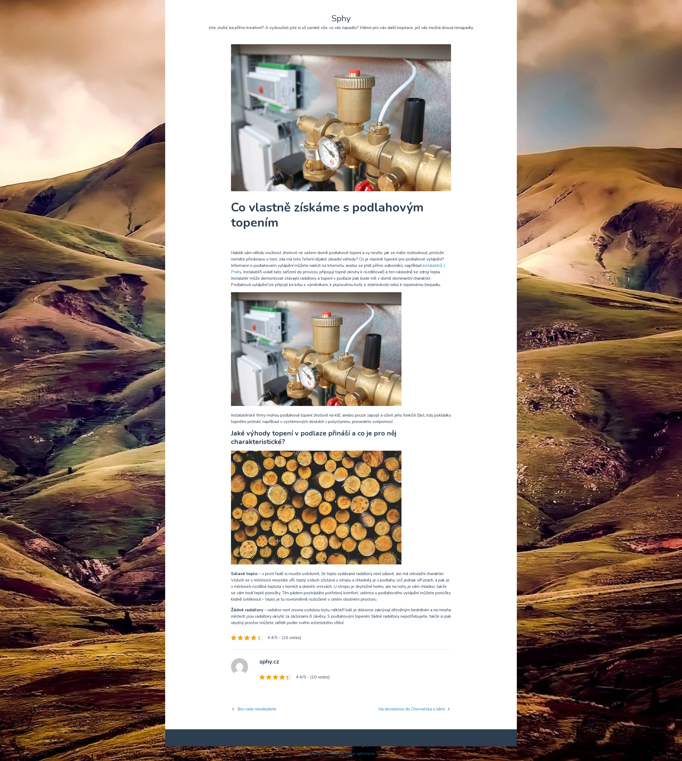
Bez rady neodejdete (256, 709)
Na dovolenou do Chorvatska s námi (411, 709)
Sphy (341, 18)
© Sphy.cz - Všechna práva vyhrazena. (341, 753)
